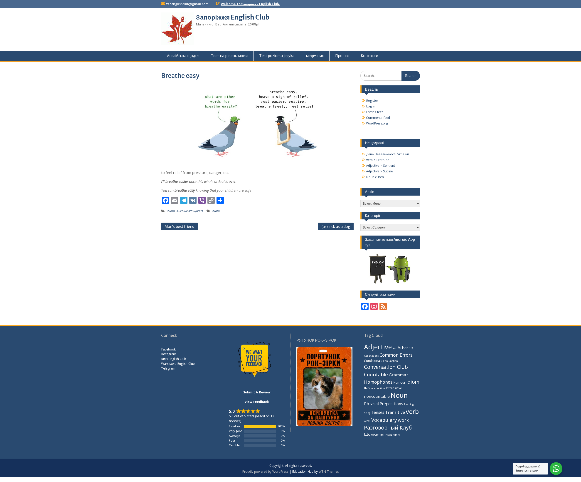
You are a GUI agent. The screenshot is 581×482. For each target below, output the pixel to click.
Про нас (342, 55)
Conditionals (373, 360)
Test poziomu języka (276, 55)
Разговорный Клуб (388, 427)
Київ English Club (173, 359)
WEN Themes (329, 471)
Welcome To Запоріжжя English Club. (250, 4)
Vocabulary (384, 420)
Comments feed (378, 117)
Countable (376, 374)
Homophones (378, 382)
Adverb (405, 347)
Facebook (168, 349)
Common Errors (396, 355)
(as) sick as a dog (336, 226)
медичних (315, 55)
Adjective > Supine (379, 171)
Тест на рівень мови (229, 55)
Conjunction (390, 361)
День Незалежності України (387, 154)
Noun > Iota (375, 177)
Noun (399, 395)
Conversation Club (386, 366)
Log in (370, 106)
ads (394, 348)
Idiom (171, 211)
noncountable (377, 396)
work (403, 420)
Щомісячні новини (382, 434)
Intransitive (394, 388)
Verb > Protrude (377, 160)
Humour (399, 382)
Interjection (378, 388)
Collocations (371, 355)
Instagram (168, 354)
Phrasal (371, 403)
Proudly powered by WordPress (265, 471)
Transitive (395, 412)
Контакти (369, 55)
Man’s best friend (179, 226)
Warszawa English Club (178, 363)
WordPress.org (377, 123)
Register (372, 100)
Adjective (378, 347)
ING (367, 388)
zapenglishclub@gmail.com (187, 4)
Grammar (398, 375)
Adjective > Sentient (380, 165)
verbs (367, 420)
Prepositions (391, 403)
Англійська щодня (183, 55)
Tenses (377, 412)
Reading (409, 404)
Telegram (168, 368)
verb (412, 411)
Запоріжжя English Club (233, 17)
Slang (367, 413)
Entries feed (375, 112)
